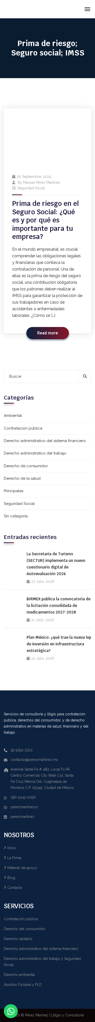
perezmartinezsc (24, 807)
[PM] (35, 9)
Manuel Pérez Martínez (41, 182)
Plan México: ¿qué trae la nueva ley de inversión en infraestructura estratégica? (59, 644)
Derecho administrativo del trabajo (35, 453)
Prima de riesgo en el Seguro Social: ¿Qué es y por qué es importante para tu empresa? (45, 220)
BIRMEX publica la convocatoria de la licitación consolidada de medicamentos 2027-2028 (58, 606)
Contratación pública (23, 428)
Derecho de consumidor (26, 466)
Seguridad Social (31, 188)
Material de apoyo (22, 868)
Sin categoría (16, 516)
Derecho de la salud (22, 478)
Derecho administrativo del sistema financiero (45, 440)
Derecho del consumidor (24, 929)
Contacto (14, 888)
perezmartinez (22, 817)
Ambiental (13, 415)
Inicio (11, 848)
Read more (47, 333)
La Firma (14, 858)
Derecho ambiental (19, 975)
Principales (13, 491)
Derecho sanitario (18, 939)
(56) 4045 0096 (23, 797)
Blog (11, 878)
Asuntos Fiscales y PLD (23, 985)
